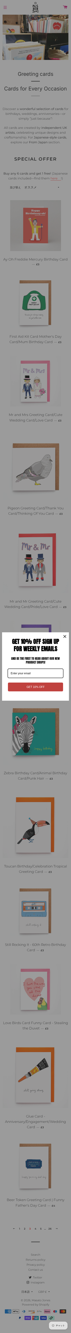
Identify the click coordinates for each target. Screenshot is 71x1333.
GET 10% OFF (36, 686)
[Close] (65, 636)
